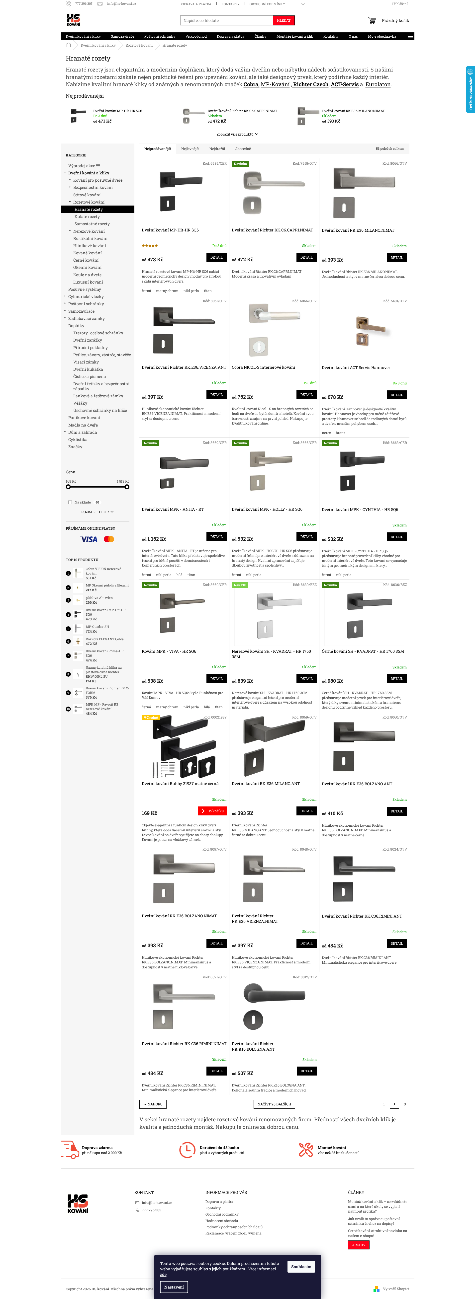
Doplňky (76, 325)
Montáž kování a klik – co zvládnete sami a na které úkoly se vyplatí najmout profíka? (377, 1206)
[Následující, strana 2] (394, 1104)
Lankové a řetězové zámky (98, 395)
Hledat (284, 20)
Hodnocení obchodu (221, 1220)
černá (146, 290)
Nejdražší (217, 148)
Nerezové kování (89, 231)
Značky (75, 446)
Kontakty (230, 4)
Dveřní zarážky (87, 340)
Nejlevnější (190, 148)
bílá (180, 574)
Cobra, (252, 84)
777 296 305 (151, 1210)
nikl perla (191, 290)
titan (208, 290)
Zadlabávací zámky (86, 318)
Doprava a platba (195, 4)
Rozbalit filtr (95, 511)
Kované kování (87, 252)
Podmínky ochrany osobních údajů (234, 1227)
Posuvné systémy (84, 289)
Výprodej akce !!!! (84, 165)
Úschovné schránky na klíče (100, 410)
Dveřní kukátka (88, 369)
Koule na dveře (87, 274)
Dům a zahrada (82, 432)
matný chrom (167, 290)
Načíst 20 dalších (274, 1104)
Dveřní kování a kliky (88, 172)
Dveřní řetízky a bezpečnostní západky (101, 386)
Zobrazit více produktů (235, 134)
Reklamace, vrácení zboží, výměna (233, 1233)
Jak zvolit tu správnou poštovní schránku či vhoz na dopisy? (374, 1221)
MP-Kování (275, 84)
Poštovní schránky (86, 303)
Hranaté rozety (89, 209)
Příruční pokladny (90, 347)
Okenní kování (87, 267)
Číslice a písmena (89, 376)
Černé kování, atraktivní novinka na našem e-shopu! (377, 1233)
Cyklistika (78, 439)
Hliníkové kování (89, 245)
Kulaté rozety (87, 216)
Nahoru (155, 1104)
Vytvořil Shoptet (396, 1288)
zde (163, 1274)
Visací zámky (86, 361)
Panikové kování (84, 417)
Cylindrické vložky (86, 296)
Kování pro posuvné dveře (97, 180)
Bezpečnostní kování (93, 187)
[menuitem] (83, 36)
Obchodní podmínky (267, 4)
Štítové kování (86, 194)
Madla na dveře (83, 425)
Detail (216, 257)
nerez (326, 432)
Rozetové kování (88, 202)
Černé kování (85, 260)
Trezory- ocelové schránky (98, 332)
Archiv (359, 1244)
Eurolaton (378, 84)
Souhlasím (301, 1266)
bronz (340, 432)
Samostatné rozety (92, 223)
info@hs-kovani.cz (157, 1202)
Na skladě (87, 502)
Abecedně (243, 148)
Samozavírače (81, 311)
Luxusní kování (88, 282)
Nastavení (174, 1287)
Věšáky (80, 403)
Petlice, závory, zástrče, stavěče (102, 354)
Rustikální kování (90, 238)
